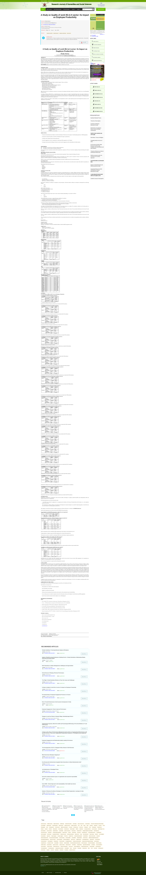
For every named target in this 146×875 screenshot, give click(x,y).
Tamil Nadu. (49, 832)
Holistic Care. (77, 834)
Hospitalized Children (56, 834)
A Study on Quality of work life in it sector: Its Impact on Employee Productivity (65, 16)
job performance (55, 33)
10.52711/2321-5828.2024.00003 (49, 712)
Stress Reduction (85, 834)
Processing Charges (96, 57)
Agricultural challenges (86, 844)
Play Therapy (49, 834)
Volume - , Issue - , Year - (52, 30)
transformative (96, 841)
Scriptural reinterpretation (77, 841)
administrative (49, 825)
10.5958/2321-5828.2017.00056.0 (49, 743)
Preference (81, 827)
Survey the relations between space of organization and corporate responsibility (59, 776)
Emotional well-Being (70, 834)
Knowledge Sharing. (85, 839)
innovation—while (50, 842)
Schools (69, 832)
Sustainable (79, 848)
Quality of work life (49, 33)
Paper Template (96, 47)
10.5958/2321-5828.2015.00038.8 (49, 772)
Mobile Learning (49, 823)
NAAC (84, 825)
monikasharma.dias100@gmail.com (50, 22)
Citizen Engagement (77, 846)
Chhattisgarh (94, 827)
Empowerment (79, 830)
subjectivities (92, 839)
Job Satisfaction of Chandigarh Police (50, 769)
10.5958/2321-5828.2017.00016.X (49, 736)
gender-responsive (67, 830)
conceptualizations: (44, 848)
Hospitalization (99, 832)
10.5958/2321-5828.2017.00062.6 (49, 683)
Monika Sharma (47, 21)
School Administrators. (91, 832)
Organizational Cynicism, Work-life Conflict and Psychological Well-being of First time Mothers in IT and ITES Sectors (64, 724)
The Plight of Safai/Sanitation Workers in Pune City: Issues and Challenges (58, 680)
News (78, 9)
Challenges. (86, 827)
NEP (81, 825)
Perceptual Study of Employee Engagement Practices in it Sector (56, 694)
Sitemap (65, 872)
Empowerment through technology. (87, 841)
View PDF (84, 42)
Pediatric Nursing (63, 834)
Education (61, 842)
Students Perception (68, 823)
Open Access (73, 839)
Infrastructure (57, 827)
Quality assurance (67, 825)
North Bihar (74, 844)
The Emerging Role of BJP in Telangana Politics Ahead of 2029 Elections (58, 747)
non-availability (101, 834)
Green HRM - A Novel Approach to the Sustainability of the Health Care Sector (59, 783)
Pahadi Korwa (99, 827)
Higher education (74, 825)
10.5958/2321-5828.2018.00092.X (49, 727)
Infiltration (95, 825)
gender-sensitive (55, 844)
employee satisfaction (62, 33)
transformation (97, 839)
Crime (104, 825)
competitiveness (43, 842)
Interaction (79, 832)
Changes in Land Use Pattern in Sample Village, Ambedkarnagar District (57, 716)
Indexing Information (97, 60)
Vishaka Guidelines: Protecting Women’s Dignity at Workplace (55, 650)
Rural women (74, 830)
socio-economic (49, 830)
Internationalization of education (75, 842)
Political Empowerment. (84, 846)
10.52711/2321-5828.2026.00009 (49, 750)
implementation (55, 830)
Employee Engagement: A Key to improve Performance (54, 709)
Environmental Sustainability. (53, 837)
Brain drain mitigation (91, 842)
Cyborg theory (56, 841)
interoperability (68, 837)
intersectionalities (99, 844)
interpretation (87, 823)
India (47, 827)
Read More (84, 653)
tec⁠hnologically (50, 841)
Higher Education (56, 823)
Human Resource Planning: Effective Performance (53, 672)
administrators (65, 832)
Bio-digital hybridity (69, 841)
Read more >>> (102, 34)
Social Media (74, 832)
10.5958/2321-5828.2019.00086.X (49, 794)
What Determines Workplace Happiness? (51, 754)
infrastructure (85, 837)
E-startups (70, 827)
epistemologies (92, 846)
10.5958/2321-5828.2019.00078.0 (49, 24)
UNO (92, 848)
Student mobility (66, 842)
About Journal (49, 872)
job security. (69, 33)
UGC (79, 825)
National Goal (85, 848)
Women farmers (68, 844)
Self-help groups (96, 830)
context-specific (49, 846)
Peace (71, 848)
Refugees (91, 825)
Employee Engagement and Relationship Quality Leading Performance (57, 740)
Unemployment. (51, 827)
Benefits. (96, 834)
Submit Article (101, 9)
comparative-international (59, 848)
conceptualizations (51, 848)
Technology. (74, 823)
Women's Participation (64, 846)
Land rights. (93, 844)
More (73, 9)
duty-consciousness (81, 823)
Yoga (81, 834)
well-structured (43, 823)
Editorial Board (57, 9)
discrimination (43, 830)
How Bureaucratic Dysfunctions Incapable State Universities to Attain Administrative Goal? (61, 762)
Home (43, 9)
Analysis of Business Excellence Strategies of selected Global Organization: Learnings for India (62, 791)
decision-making (61, 837)
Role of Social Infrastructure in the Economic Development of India (56, 701)
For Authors (66, 9)
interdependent (98, 846)
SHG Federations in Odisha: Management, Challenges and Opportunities (57, 665)
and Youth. (95, 848)
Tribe (90, 827)
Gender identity (61, 841)
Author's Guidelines (97, 44)
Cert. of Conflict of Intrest (98, 54)
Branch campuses (84, 842)
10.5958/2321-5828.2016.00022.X (49, 719)
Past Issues (49, 9)
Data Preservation (52, 839)
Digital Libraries (78, 839)
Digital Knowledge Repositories (93, 837)
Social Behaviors (84, 832)
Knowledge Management (45, 839)
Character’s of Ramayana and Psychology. (97, 823)
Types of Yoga (92, 834)
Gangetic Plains (79, 844)
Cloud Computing (59, 839)
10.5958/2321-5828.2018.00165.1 (49, 765)
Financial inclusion (44, 832)
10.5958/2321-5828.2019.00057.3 (49, 697)
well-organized (100, 848)
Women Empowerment (44, 837)
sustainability (61, 830)
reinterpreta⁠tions (43, 841)
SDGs (89, 848)
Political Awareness (56, 846)
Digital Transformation (64, 827)
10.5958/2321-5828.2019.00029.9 (49, 668)
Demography (43, 827)
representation (43, 846)
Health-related (43, 844)
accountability (43, 825)
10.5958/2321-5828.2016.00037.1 (49, 653)
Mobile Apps (62, 823)
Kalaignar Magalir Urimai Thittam (88, 830)
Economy (100, 825)
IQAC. (87, 825)
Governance (71, 846)
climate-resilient (62, 844)
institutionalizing (54, 825)
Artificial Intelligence (66, 839)
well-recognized (43, 834)
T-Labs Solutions (97, 873)
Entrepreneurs (76, 827)
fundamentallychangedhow (57, 832)
